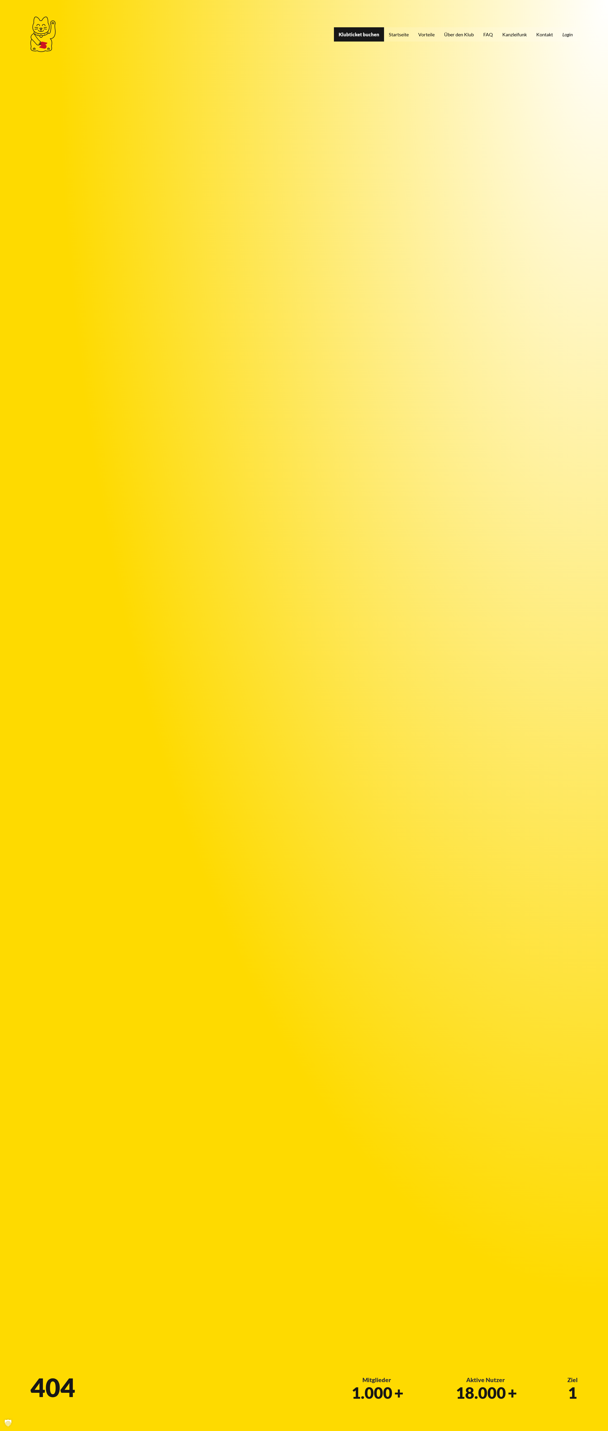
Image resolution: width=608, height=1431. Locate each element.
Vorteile (426, 34)
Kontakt (544, 34)
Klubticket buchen (359, 34)
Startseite (399, 34)
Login (567, 34)
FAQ (488, 34)
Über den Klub (459, 34)
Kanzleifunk (514, 34)
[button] (8, 1423)
